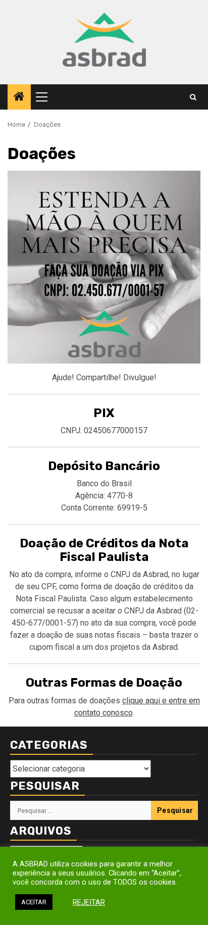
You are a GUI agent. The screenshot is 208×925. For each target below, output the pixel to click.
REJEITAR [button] (89, 902)
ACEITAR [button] (33, 902)
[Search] (193, 97)
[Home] (19, 97)
